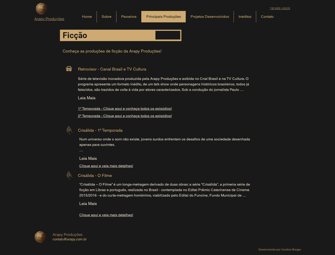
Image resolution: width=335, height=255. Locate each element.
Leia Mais (86, 97)
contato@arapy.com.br (70, 239)
